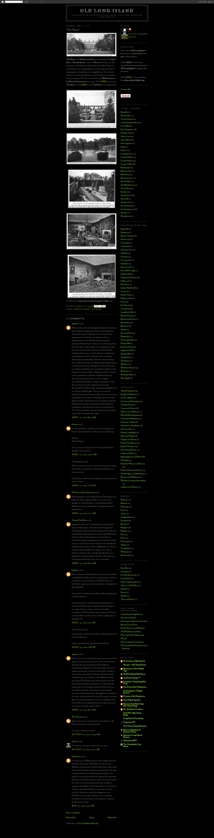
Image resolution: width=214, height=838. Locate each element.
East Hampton (127, 129)
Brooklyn (125, 568)
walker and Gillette (129, 487)
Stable (123, 596)
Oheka (124, 329)
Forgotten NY (129, 722)
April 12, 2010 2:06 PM (84, 485)
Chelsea (124, 253)
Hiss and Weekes (128, 436)
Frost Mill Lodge (128, 270)
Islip (123, 147)
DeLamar (125, 506)
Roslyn (124, 192)
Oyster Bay (125, 188)
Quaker (124, 589)
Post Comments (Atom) (88, 823)
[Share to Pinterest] (104, 306)
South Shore (126, 206)
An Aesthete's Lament (133, 709)
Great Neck (125, 140)
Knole (123, 302)
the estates (137, 53)
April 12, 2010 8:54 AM (84, 417)
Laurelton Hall (127, 312)
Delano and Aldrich (129, 411)
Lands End (125, 308)
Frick (123, 510)
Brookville (125, 115)
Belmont (124, 500)
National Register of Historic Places (132, 731)
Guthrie (124, 520)
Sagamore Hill (127, 350)
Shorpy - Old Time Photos (134, 665)
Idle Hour (125, 284)
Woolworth (126, 555)
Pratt (88, 309)
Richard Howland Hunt (131, 470)
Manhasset (125, 167)
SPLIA (124, 638)
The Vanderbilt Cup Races (132, 745)
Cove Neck (125, 126)
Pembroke (125, 336)
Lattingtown (126, 154)
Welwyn (124, 364)
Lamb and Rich (127, 453)
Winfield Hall (127, 374)
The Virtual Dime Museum (134, 726)
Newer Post (71, 817)
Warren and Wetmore (130, 477)
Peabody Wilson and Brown (133, 463)
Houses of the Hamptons (134, 696)
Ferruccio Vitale (127, 422)
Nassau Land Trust (129, 624)
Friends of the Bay (128, 617)
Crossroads (126, 260)
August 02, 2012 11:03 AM (86, 749)
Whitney (124, 552)
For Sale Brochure (128, 575)
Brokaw (124, 503)
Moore (123, 524)
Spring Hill (126, 354)
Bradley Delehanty (129, 394)
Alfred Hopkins (128, 391)
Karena (75, 424)
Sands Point (126, 195)
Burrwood (125, 239)
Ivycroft (124, 291)
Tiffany (124, 545)
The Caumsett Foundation (132, 642)
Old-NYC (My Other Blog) (132, 714)
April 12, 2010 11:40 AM (84, 454)
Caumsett (125, 243)
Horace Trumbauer (129, 443)
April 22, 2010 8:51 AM (84, 710)
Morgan (124, 527)
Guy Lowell (126, 429)
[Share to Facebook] (102, 306)
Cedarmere (125, 246)
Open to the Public (129, 585)
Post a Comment (73, 812)
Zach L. (75, 741)
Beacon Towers (127, 236)
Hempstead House (129, 277)
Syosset (124, 212)
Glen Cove (79, 309)
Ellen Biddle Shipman (130, 415)
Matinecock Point (128, 319)
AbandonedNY (130, 740)
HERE (103, 81)
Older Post (112, 817)
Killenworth (126, 298)
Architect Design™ (131, 678)
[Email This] (95, 306)
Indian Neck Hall (128, 288)
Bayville (124, 112)
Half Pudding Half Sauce (134, 674)
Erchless (124, 263)
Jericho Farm (126, 295)
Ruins (123, 592)
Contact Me (126, 89)
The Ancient (77, 717)
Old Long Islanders (129, 582)
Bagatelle (125, 229)
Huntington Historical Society (134, 621)
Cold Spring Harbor (129, 122)
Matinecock (126, 171)
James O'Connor (128, 446)
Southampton (127, 209)
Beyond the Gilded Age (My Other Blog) (133, 705)
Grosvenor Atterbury (130, 425)
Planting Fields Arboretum (132, 635)
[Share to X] (100, 306)
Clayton (124, 256)
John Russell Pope (128, 450)
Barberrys (125, 232)
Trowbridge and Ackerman (132, 473)
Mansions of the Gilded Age (133, 669)
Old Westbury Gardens (131, 631)
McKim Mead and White (131, 457)
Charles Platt (126, 405)
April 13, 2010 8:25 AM (84, 563)
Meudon (124, 326)
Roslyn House (127, 347)
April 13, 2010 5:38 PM (83, 647)
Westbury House (128, 367)
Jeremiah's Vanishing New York (134, 682)
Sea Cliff (124, 199)
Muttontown (126, 178)
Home (91, 817)
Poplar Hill (125, 343)
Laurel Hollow (127, 157)
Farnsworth (126, 267)
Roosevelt (125, 541)
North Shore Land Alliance (133, 628)
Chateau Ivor (126, 250)
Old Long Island (107, 10)
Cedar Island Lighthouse (132, 614)
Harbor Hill (126, 274)
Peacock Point (127, 333)
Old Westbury (127, 185)
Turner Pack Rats (79, 520)
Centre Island (127, 119)
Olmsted (124, 460)
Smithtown (126, 202)
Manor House (127, 315)
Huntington (126, 143)
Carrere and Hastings (130, 401)
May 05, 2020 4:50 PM (83, 806)
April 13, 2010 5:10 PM (83, 622)
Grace (123, 513)
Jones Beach (126, 578)
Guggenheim (126, 517)
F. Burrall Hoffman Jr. (130, 418)
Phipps (124, 531)
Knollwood (126, 305)
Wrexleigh (125, 378)
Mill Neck (125, 174)
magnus (75, 323)
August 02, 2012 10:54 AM (86, 734)
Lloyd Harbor (127, 160)
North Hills (126, 181)
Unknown (76, 756)
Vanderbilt (125, 548)
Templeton (125, 357)
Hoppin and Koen (128, 439)
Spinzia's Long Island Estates (132, 736)
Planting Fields (127, 340)
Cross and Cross (128, 408)
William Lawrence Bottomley (133, 480)
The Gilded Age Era (132, 700)
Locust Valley (127, 164)
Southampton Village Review (132, 692)
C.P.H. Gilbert (127, 398)
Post (122, 534)
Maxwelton (126, 322)
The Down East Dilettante (83, 492)
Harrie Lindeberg (128, 432)
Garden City (126, 133)
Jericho (124, 150)
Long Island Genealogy (133, 718)
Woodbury (125, 216)
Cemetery (125, 571)
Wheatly (124, 371)
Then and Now (127, 599)
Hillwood (125, 281)
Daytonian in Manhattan (134, 661)
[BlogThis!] (97, 306)
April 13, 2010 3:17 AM (84, 513)
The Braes (97, 309)
